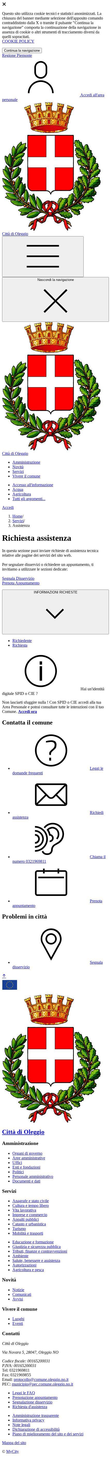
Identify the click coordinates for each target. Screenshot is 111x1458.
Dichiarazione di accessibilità (36, 1429)
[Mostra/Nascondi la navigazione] (43, 256)
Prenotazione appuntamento (35, 1397)
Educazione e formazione (33, 1242)
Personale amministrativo (32, 1176)
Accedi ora (27, 711)
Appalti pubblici (25, 1219)
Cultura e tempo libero (30, 1205)
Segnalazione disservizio (32, 1402)
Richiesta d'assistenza (29, 1407)
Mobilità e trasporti (27, 1233)
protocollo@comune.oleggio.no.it (41, 1379)
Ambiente (20, 1256)
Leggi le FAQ (23, 1393)
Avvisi (17, 1299)
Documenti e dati (26, 1181)
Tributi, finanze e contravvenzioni (39, 1251)
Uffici (17, 1162)
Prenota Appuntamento (20, 583)
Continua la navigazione (22, 50)
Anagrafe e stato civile (30, 1201)
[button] (26, 462)
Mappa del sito (14, 1443)
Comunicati (21, 1294)
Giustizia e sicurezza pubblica (36, 1246)
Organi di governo (27, 1153)
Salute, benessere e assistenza (36, 1260)
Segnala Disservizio (18, 578)
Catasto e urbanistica (29, 1224)
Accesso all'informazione (32, 485)
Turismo (19, 1228)
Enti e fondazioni (26, 1167)
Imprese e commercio (29, 1215)
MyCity (12, 1451)
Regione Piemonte (17, 55)
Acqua (17, 489)
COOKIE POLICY (18, 41)
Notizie (18, 1290)
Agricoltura (21, 494)
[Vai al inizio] (4, 976)
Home (17, 516)
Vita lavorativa (24, 1210)
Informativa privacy (28, 1420)
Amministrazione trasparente (35, 1415)
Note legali (21, 1425)
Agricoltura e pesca (28, 1270)
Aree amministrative (28, 1158)
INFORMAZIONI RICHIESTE (55, 592)
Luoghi (18, 1319)
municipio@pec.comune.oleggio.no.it (42, 1384)
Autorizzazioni (24, 1265)
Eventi (17, 1323)
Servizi (18, 521)
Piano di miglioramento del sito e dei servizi (47, 1434)
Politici (18, 1172)
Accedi (8, 507)
